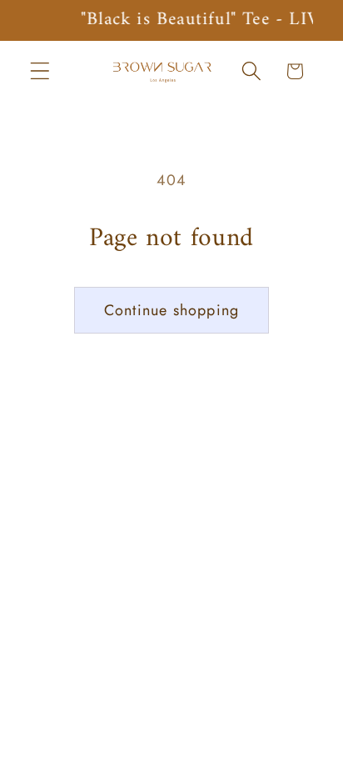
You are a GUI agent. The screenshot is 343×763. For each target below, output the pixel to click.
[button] (40, 71)
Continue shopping (171, 310)
